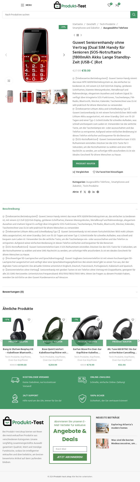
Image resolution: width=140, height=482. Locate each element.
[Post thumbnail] (102, 428)
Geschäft (91, 24)
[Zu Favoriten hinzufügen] (29, 320)
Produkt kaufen (85, 163)
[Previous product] (74, 35)
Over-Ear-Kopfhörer (18, 360)
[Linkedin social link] (94, 192)
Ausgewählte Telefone (115, 28)
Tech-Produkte (107, 24)
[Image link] (23, 421)
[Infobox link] (36, 382)
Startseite (78, 24)
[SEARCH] (133, 14)
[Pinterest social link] (89, 192)
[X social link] (85, 192)
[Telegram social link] (98, 192)
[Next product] (81, 35)
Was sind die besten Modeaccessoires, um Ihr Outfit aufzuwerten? (124, 443)
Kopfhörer (26, 357)
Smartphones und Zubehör (86, 28)
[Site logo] (70, 5)
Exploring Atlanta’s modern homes (122, 426)
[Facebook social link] (81, 192)
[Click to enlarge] (9, 81)
